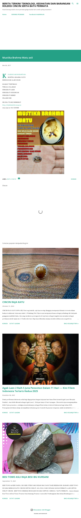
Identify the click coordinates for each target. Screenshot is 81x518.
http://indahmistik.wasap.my (11, 105)
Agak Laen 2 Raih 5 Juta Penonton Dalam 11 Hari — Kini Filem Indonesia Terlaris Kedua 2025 (38, 389)
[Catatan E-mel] (19, 179)
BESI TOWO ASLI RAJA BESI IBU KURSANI (25, 477)
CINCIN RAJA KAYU (13, 302)
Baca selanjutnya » (71, 323)
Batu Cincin (11, 179)
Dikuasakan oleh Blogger (41, 510)
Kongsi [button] (73, 179)
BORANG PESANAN (18, 14)
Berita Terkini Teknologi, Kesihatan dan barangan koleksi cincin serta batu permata (36, 5)
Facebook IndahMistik (36, 14)
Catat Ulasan (14, 323)
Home (4, 14)
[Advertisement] (40, 35)
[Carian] (73, 3)
